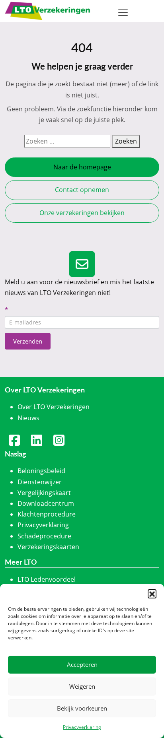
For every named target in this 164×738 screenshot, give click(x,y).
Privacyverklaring (82, 727)
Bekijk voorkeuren (82, 708)
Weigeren (82, 686)
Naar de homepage (82, 167)
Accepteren (82, 664)
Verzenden (27, 341)
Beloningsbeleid (41, 470)
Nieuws (28, 418)
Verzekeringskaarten (48, 546)
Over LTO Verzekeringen (54, 406)
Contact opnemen (82, 189)
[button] (152, 594)
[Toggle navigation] (123, 12)
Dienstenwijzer (40, 482)
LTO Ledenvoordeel (47, 579)
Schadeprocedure (44, 536)
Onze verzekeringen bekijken (82, 212)
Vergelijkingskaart (44, 492)
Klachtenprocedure (47, 514)
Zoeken (126, 141)
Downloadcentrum (46, 503)
